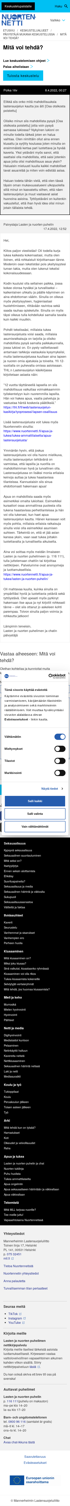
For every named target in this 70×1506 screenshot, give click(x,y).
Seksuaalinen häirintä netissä (22, 1066)
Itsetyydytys (11, 866)
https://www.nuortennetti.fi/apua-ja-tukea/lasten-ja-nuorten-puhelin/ (28, 576)
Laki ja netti (11, 1071)
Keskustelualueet (34, 30)
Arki (7, 1120)
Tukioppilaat (11, 1091)
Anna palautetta (14, 1281)
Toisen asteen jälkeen (17, 1107)
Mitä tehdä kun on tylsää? (20, 1127)
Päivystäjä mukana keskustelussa (29, 34)
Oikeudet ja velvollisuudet (19, 1143)
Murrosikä (10, 1004)
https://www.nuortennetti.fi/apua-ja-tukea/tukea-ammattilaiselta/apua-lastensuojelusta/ (28, 435)
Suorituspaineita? (14, 881)
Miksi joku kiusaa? (15, 963)
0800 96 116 (17, 1421)
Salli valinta (35, 813)
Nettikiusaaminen (14, 1061)
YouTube (14, 1322)
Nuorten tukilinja (14, 1168)
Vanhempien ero (14, 938)
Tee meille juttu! (13, 1215)
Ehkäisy (8, 876)
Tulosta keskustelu (23, 75)
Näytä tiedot (49, 788)
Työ (6, 1112)
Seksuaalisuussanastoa (18, 902)
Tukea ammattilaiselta (17, 1179)
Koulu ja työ (12, 1084)
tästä (33, 1367)
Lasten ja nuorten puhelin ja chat (24, 1163)
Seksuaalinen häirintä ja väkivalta (24, 892)
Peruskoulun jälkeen (16, 1102)
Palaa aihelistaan (16, 66)
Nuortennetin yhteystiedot (21, 1273)
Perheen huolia (13, 943)
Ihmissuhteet (13, 915)
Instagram (15, 1318)
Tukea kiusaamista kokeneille (22, 979)
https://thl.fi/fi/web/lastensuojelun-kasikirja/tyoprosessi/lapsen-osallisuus (30, 409)
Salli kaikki (35, 801)
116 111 (12, 1401)
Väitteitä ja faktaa (14, 907)
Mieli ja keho (13, 997)
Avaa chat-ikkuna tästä (19, 1442)
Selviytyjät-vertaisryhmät (19, 984)
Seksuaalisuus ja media (18, 886)
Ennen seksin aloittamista (19, 871)
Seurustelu (10, 927)
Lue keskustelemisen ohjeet (24, 60)
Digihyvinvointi (12, 1035)
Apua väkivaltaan (14, 1194)
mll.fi (7, 1258)
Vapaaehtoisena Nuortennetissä (23, 1220)
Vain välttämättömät (35, 826)
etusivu (9, 30)
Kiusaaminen (13, 951)
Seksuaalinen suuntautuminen (22, 855)
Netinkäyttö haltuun (16, 1050)
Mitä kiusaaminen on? (17, 958)
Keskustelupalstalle (18, 6)
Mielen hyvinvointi (15, 1009)
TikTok (13, 1314)
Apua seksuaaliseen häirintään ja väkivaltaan (31, 1189)
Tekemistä (11, 1202)
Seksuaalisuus (15, 843)
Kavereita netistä (14, 1056)
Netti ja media (14, 1028)
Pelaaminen (11, 1045)
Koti (6, 1138)
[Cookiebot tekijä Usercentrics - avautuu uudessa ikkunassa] (49, 676)
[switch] (60, 749)
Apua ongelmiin (13, 1184)
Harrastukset (12, 1133)
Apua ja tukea (14, 1156)
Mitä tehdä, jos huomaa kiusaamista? (27, 989)
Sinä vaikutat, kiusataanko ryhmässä (26, 968)
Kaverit (8, 922)
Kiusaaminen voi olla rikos (20, 974)
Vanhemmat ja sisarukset (19, 933)
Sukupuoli (10, 897)
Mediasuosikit (12, 1076)
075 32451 (14, 1254)
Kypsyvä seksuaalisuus (18, 850)
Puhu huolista (12, 1174)
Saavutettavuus (35, 1456)
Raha (7, 1148)
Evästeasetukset (35, 1462)
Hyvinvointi (10, 1015)
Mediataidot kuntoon (16, 1040)
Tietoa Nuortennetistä (18, 1266)
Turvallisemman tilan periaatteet (25, 1288)
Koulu (7, 1097)
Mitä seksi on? (13, 861)
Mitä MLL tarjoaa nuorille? (20, 1210)
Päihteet (9, 1020)
